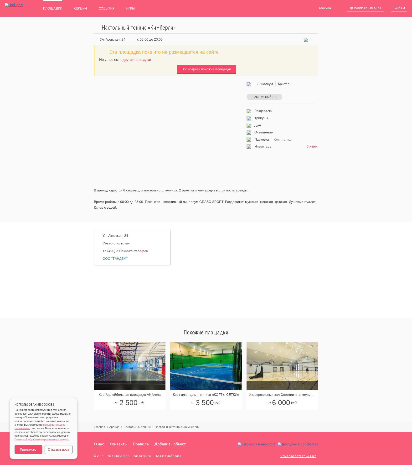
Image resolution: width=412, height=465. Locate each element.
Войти (399, 8)
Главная (99, 427)
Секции (80, 8)
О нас (99, 444)
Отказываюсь (58, 449)
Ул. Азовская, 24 (112, 39)
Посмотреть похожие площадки (206, 69)
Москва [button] (325, 8)
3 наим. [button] (312, 146)
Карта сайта (142, 455)
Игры (130, 8)
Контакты (118, 444)
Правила (141, 444)
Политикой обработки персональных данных (42, 439)
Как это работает (168, 455)
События (106, 8)
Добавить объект (366, 8)
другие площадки (137, 60)
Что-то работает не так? (298, 456)
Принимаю (28, 449)
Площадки (52, 8)
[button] (306, 39)
